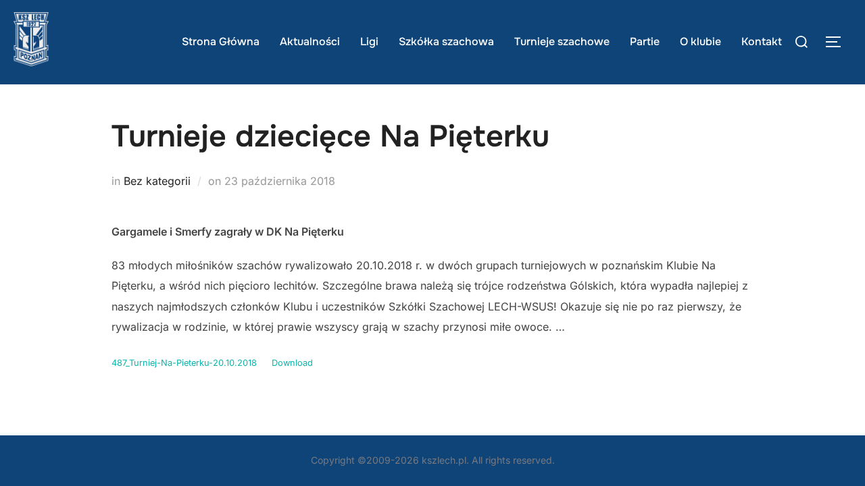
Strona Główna (221, 41)
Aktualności (310, 41)
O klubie (700, 41)
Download (292, 363)
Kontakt (761, 41)
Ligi (369, 41)
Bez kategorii (157, 181)
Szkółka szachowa (446, 41)
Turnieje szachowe (562, 41)
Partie (645, 41)
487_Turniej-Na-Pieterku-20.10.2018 (184, 363)
